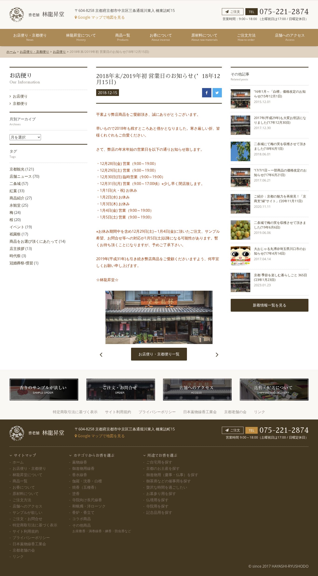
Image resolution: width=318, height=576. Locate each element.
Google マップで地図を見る (101, 17)
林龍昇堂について (81, 37)
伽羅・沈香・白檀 (87, 481)
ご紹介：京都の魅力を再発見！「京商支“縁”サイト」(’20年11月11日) (280, 198)
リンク (259, 411)
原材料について (204, 37)
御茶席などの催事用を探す (168, 481)
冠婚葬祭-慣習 (21, 263)
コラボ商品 (81, 518)
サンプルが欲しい (27, 512)
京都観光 (17, 169)
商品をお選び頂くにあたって (34, 241)
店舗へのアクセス (290, 37)
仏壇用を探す (157, 499)
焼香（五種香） (85, 487)
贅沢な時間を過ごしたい (166, 487)
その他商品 (101, 528)
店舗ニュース (21, 176)
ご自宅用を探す (159, 462)
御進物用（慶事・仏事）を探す (172, 474)
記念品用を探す (159, 512)
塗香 (76, 493)
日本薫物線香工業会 (200, 411)
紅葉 (13, 190)
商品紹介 (17, 198)
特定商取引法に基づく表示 (75, 411)
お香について (161, 37)
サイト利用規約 (118, 411)
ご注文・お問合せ (27, 518)
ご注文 (235, 11)
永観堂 (15, 205)
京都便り (20, 103)
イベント (17, 226)
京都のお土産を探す (163, 468)
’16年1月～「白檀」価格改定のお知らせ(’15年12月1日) (280, 93)
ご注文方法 (246, 37)
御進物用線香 (83, 468)
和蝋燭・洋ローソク (89, 506)
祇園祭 (15, 234)
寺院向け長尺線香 (87, 499)
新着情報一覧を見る (269, 305)
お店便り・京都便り (30, 37)
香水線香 (79, 474)
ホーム (11, 51)
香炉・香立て (83, 512)
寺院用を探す (157, 506)
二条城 (15, 183)
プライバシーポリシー (157, 411)
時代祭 (15, 255)
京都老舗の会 (235, 411)
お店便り (59, 51)
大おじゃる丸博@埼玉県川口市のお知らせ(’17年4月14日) (280, 251)
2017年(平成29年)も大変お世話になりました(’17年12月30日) (280, 120)
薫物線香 (79, 462)
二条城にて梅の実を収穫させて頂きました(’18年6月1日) (280, 146)
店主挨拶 (17, 248)
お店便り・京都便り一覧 (159, 354)
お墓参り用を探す (161, 493)
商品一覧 (122, 37)
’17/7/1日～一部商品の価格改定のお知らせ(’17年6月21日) (280, 172)
